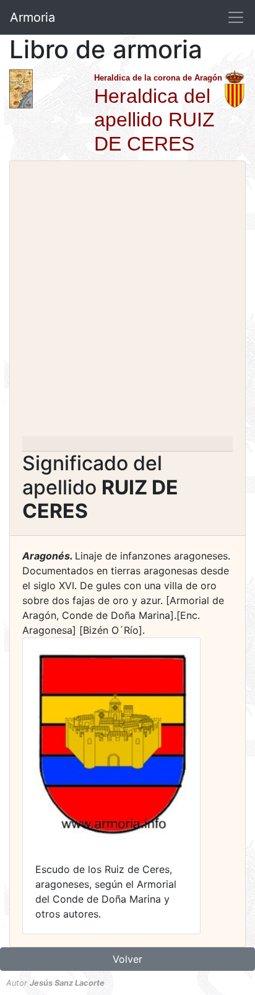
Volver (127, 959)
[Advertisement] (127, 302)
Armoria (32, 17)
